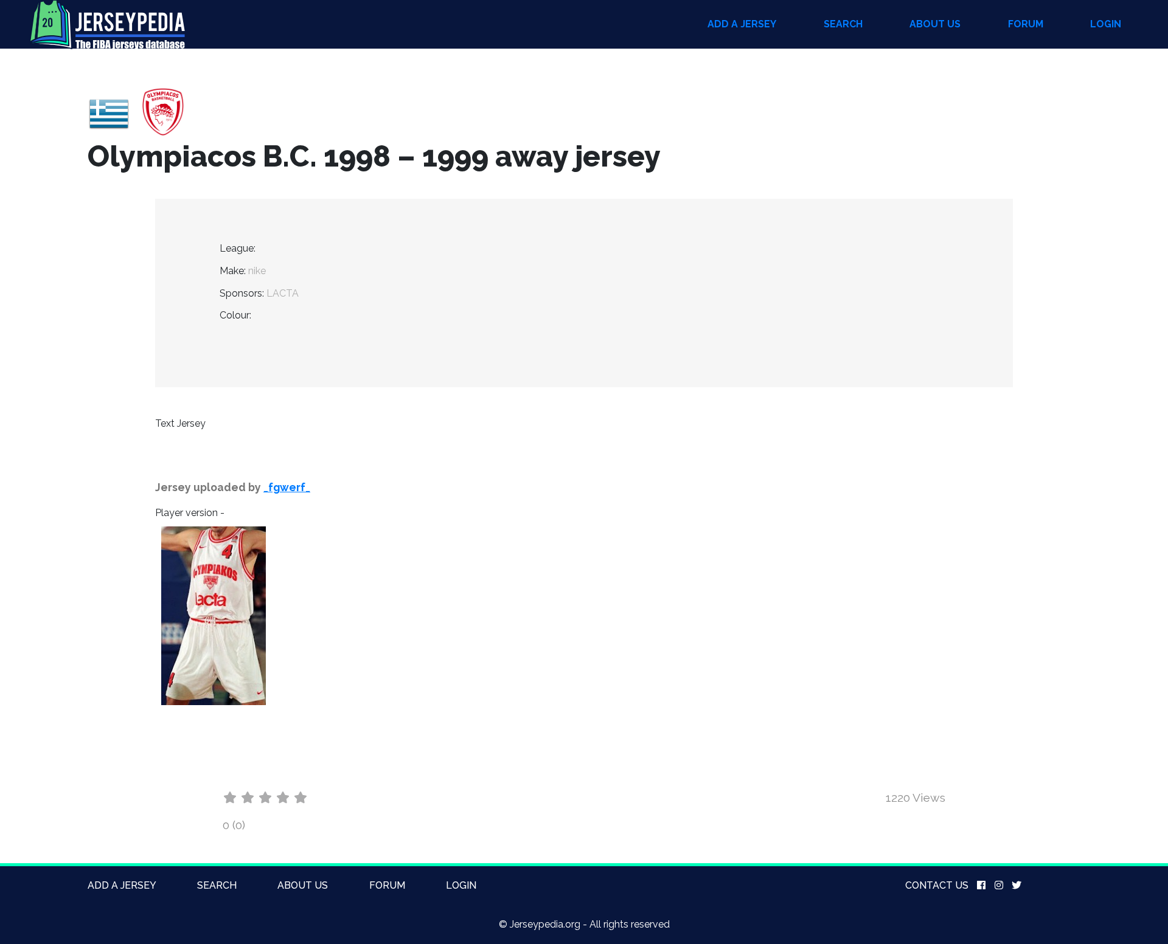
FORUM (1025, 24)
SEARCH (843, 24)
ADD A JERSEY (741, 24)
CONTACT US (936, 885)
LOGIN (1105, 24)
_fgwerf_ (286, 487)
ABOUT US (935, 24)
